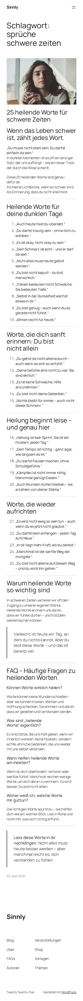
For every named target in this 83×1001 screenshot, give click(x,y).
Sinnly (12, 7)
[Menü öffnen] (73, 7)
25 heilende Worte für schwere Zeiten (37, 116)
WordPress (69, 992)
